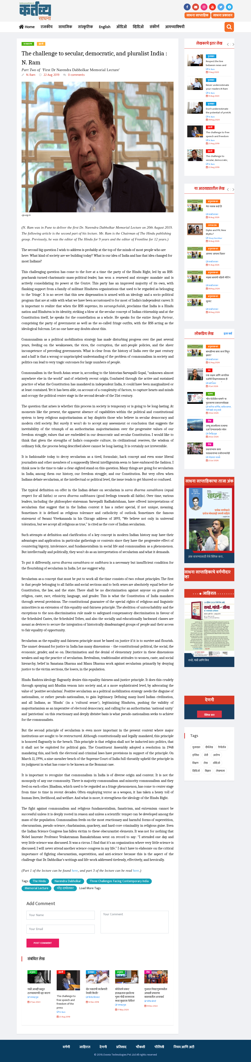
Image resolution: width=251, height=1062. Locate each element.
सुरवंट (208, 301)
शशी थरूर (212, 383)
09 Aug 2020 (214, 119)
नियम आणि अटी (184, 1047)
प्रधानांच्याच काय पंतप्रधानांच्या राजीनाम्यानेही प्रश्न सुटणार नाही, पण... (218, 453)
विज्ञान (208, 771)
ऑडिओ (121, 27)
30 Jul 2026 (213, 413)
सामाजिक (65, 27)
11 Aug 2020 (213, 72)
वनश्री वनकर (213, 214)
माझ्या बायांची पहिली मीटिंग (218, 277)
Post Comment (43, 943)
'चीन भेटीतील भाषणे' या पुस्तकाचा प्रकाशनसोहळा (217, 401)
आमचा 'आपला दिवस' (215, 254)
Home (29, 27)
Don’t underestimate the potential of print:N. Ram (218, 113)
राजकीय (47, 27)
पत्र (209, 370)
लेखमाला (220, 771)
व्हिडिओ (138, 27)
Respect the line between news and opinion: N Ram (216, 65)
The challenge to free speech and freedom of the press (66, 1002)
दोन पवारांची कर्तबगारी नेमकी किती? (96, 991)
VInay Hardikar (215, 238)
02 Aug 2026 (214, 362)
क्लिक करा (209, 715)
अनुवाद (32, 972)
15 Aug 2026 (213, 265)
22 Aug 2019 (51, 75)
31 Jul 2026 (213, 386)
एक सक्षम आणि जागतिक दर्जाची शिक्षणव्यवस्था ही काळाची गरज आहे (217, 379)
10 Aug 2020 (213, 96)
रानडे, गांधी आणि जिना (198, 660)
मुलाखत (91, 972)
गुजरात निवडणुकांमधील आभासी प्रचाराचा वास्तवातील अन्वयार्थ (155, 993)
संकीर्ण (154, 27)
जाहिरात (84, 1047)
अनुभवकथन (213, 201)
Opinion (212, 225)
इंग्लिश (195, 755)
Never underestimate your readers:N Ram (217, 87)
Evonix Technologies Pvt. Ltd (120, 1054)
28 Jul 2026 (213, 436)
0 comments (76, 75)
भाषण (210, 394)
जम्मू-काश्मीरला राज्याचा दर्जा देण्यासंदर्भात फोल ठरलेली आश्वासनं (216, 430)
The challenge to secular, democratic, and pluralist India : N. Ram (217, 162)
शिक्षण (195, 763)
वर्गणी (66, 1047)
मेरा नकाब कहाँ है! (214, 206)
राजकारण (28, 44)
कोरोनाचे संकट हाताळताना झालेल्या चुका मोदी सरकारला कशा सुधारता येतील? (125, 995)
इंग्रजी (41, 44)
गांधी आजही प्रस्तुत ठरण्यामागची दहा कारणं (38, 991)
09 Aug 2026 (214, 288)
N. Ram (30, 75)
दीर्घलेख (209, 747)
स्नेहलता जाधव (214, 457)
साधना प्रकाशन (222, 15)
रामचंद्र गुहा (212, 433)
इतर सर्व (228, 333)
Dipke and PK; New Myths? (216, 232)
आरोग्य (216, 755)
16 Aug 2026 (213, 217)
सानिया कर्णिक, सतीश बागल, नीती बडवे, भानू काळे (218, 409)
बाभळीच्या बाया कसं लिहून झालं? (218, 353)
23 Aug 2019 (213, 143)
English (104, 27)
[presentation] (228, 45)
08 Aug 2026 (214, 312)
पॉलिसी (159, 1047)
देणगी (103, 1047)
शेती (206, 755)
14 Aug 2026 (213, 241)
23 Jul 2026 (213, 460)
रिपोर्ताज (222, 747)
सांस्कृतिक (85, 27)
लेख (148, 972)
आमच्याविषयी (175, 27)
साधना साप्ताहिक (197, 15)
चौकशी (140, 1047)
